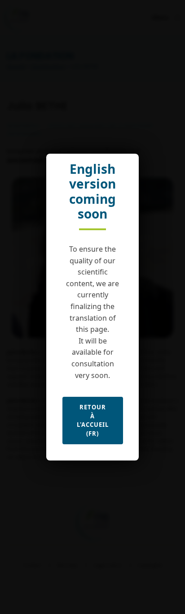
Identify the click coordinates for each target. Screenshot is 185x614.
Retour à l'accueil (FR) (93, 420)
